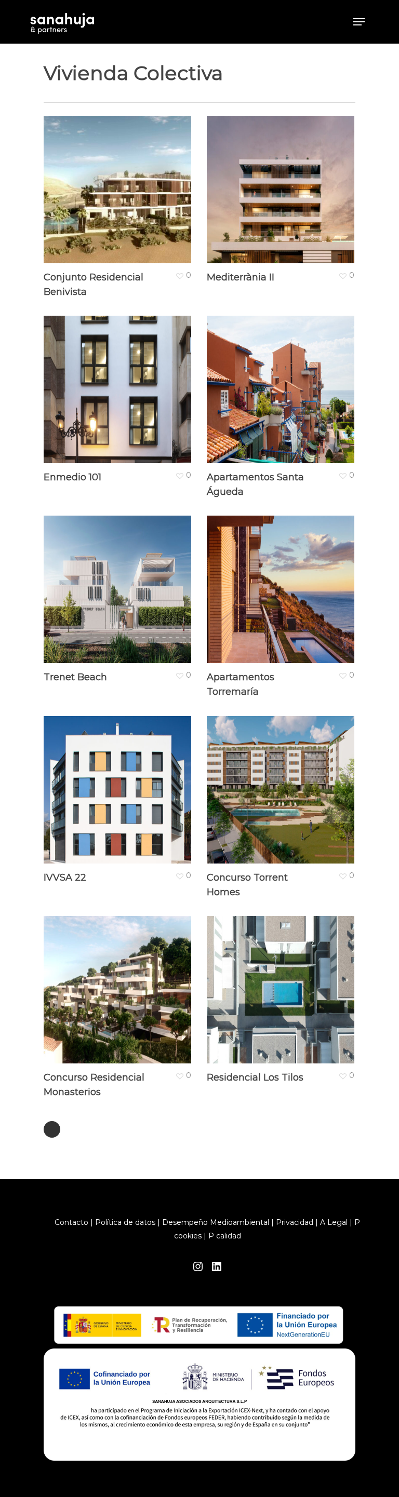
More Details (120, 181)
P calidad (224, 1235)
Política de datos (125, 1222)
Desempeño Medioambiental (215, 1222)
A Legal (334, 1222)
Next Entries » (52, 1129)
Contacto (71, 1222)
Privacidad (294, 1222)
